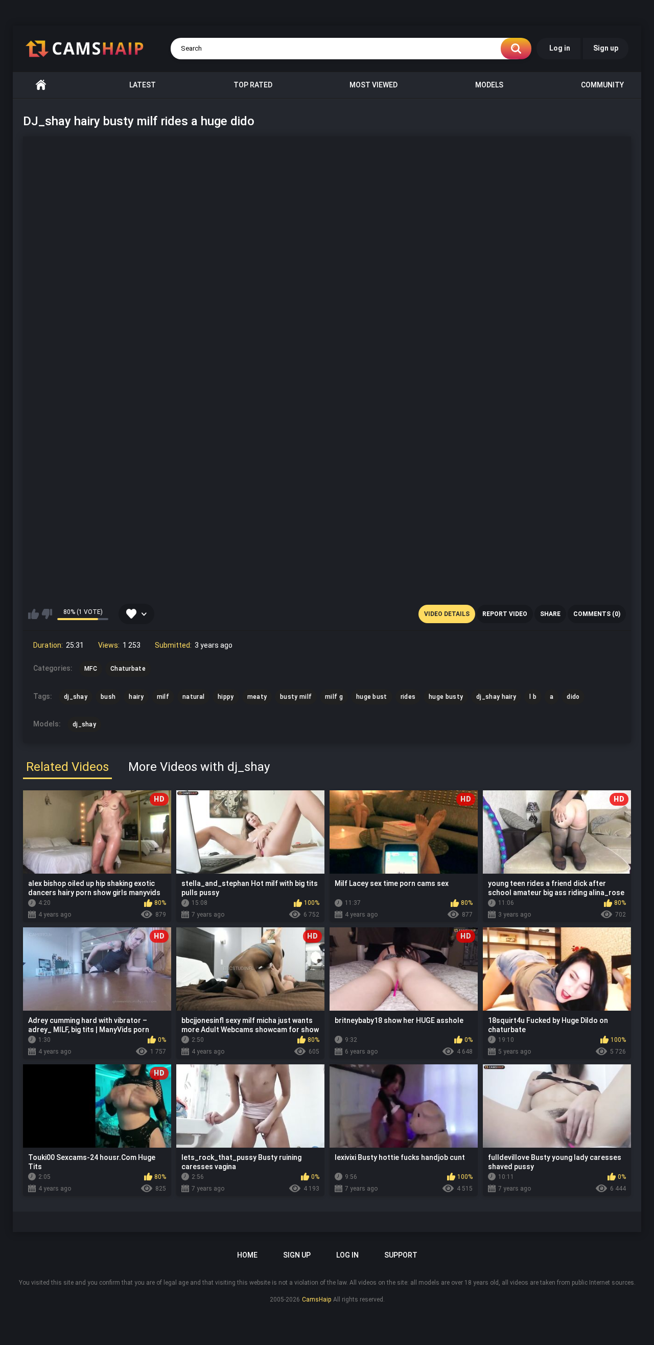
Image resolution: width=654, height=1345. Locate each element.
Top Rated (252, 85)
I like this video (33, 614)
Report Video (504, 614)
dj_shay (84, 724)
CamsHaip (316, 1299)
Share (550, 614)
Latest (142, 85)
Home (41, 85)
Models (489, 85)
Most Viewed (373, 85)
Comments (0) (596, 614)
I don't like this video (46, 614)
